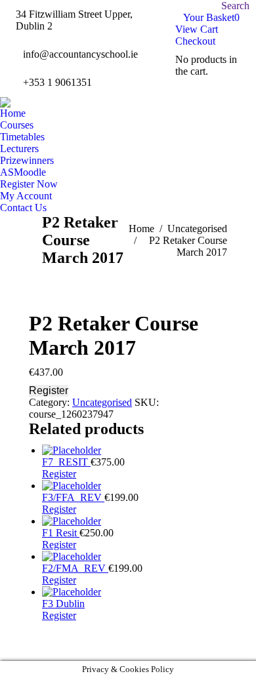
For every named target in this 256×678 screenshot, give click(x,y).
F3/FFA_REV (73, 497)
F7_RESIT (66, 462)
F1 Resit (60, 532)
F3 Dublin (63, 603)
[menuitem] (13, 113)
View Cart (196, 29)
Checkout (195, 41)
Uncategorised (102, 402)
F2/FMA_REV (75, 568)
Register (48, 390)
